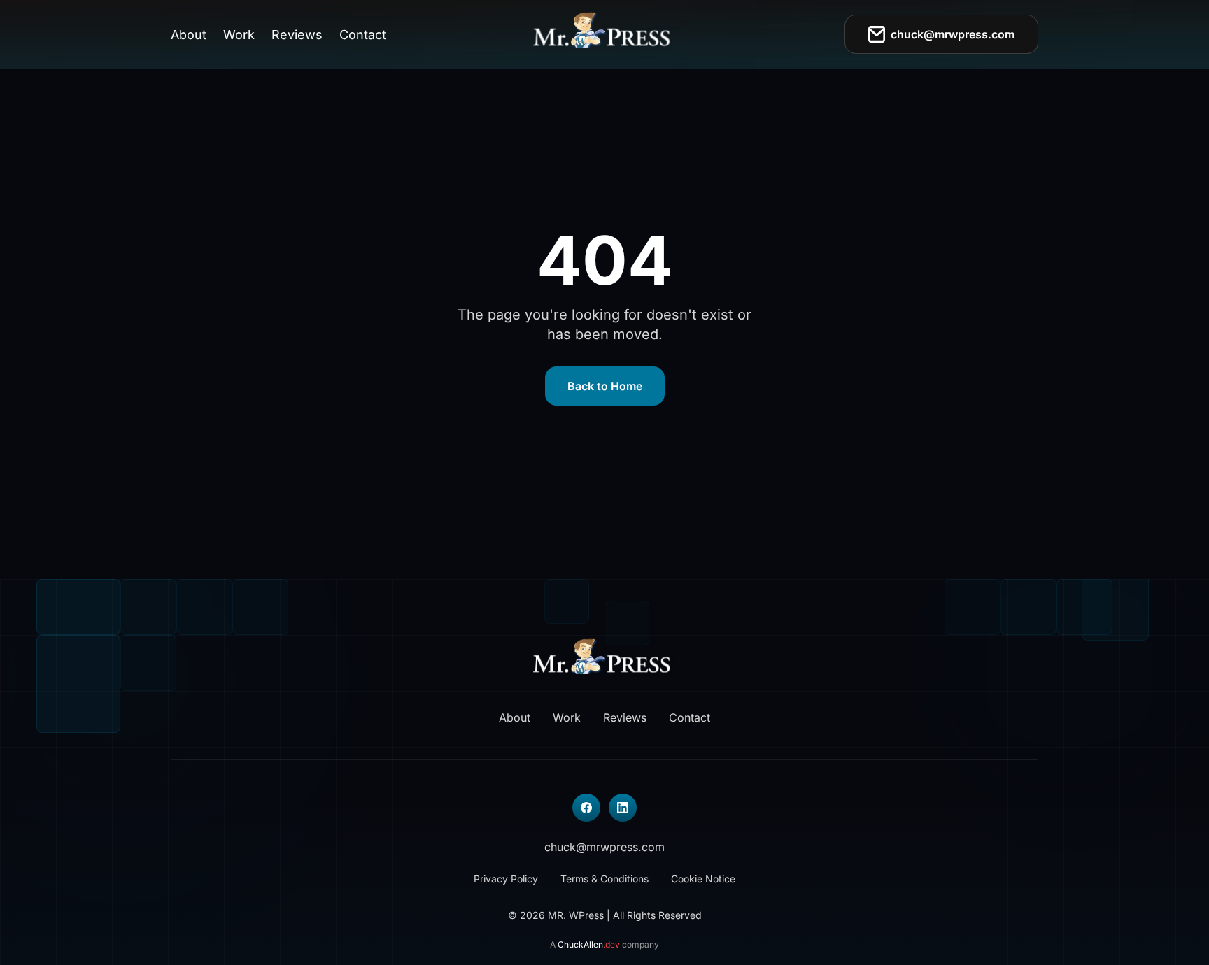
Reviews (297, 34)
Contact (362, 34)
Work (239, 34)
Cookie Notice (703, 879)
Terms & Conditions (604, 879)
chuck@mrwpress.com (952, 34)
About (188, 34)
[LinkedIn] (623, 808)
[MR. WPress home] (605, 34)
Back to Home (604, 386)
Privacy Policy (506, 879)
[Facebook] (586, 808)
